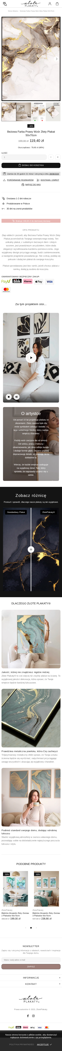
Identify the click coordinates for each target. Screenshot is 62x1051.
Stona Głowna (13, 11)
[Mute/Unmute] (17, 397)
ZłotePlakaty (7, 910)
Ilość (4, 153)
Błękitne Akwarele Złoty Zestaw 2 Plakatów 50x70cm (15, 914)
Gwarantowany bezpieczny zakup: (21, 276)
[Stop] (9, 397)
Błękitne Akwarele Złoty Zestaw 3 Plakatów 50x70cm (46, 914)
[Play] (31, 357)
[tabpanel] (15, 898)
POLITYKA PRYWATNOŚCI (21, 1044)
